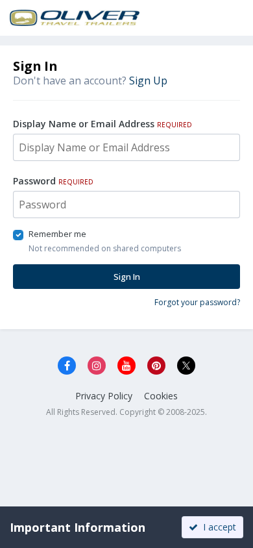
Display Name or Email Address (102, 124)
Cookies (161, 396)
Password (53, 181)
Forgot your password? (197, 302)
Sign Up (148, 80)
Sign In (127, 276)
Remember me (57, 234)
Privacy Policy (103, 396)
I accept (217, 527)
